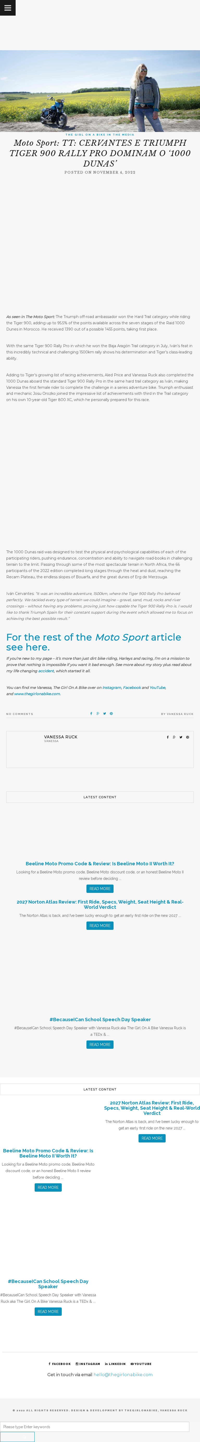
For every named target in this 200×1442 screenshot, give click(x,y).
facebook (61, 1364)
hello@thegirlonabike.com (123, 1374)
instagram (89, 1364)
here (37, 647)
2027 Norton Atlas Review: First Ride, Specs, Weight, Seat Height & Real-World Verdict (100, 904)
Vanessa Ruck (180, 714)
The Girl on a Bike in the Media (100, 134)
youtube (143, 1364)
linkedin (117, 1364)
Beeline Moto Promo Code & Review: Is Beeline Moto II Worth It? (100, 863)
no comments (19, 714)
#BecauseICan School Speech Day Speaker (100, 1019)
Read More (100, 889)
